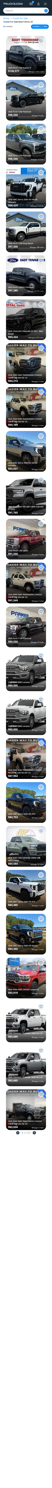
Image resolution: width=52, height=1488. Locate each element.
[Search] (46, 10)
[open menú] (45, 3)
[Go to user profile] (38, 3)
